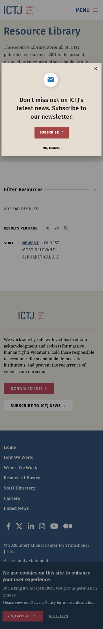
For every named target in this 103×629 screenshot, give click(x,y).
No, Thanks (51, 148)
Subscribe (50, 132)
